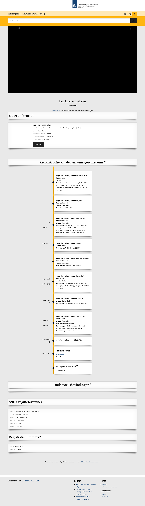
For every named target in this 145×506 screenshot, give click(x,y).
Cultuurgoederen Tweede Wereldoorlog (26, 14)
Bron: (12, 417)
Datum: (13, 426)
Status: (12, 414)
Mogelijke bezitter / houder (66, 176)
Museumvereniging (82, 499)
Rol (57, 178)
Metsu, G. (56, 110)
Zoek (133, 21)
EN (125, 14)
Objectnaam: (37, 139)
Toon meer (38, 145)
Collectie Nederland (31, 480)
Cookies (105, 497)
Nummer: (13, 423)
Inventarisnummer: (39, 133)
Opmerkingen (61, 326)
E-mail (104, 484)
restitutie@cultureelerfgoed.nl (89, 462)
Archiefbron (60, 183)
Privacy (104, 494)
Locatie (58, 180)
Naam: (12, 411)
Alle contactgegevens (109, 487)
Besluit (58, 357)
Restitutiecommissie (83, 496)
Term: (12, 446)
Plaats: (12, 420)
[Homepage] (134, 14)
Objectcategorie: (39, 136)
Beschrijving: (37, 128)
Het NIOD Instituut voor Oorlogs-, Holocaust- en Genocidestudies (84, 491)
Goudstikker (60, 354)
